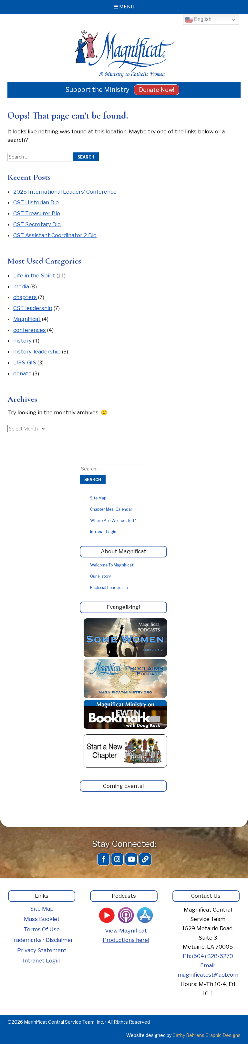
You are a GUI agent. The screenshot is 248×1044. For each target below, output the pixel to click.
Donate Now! (156, 89)
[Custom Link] (145, 859)
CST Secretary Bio (37, 224)
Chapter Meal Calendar (111, 509)
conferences (29, 330)
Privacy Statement (42, 950)
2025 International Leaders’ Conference (65, 191)
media (21, 286)
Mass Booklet (42, 919)
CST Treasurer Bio (36, 213)
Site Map (98, 498)
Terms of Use (42, 929)
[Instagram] (117, 859)
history (22, 340)
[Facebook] (103, 859)
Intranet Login (103, 531)
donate (22, 373)
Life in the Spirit (34, 275)
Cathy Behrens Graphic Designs (206, 1035)
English (202, 19)
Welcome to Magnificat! (112, 565)
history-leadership (37, 351)
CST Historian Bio (36, 202)
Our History (100, 576)
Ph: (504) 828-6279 (208, 956)
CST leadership (32, 308)
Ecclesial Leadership (109, 587)
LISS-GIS (24, 362)
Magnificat (27, 319)
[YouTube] (131, 859)
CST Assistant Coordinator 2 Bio (55, 235)
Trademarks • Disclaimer (41, 940)
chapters (25, 297)
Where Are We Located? (113, 520)
